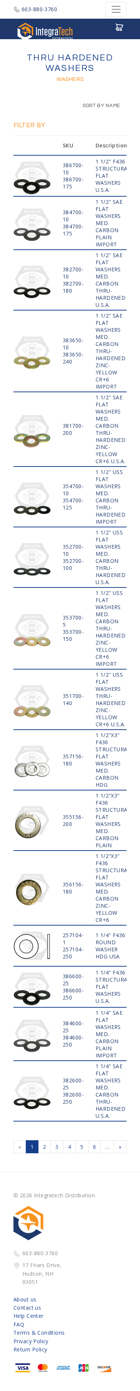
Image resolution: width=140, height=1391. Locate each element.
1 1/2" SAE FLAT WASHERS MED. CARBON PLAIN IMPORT (109, 223)
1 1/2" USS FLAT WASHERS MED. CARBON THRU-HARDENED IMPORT (110, 496)
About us (24, 1299)
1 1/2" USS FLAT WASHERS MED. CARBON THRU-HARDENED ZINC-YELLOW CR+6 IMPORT (110, 628)
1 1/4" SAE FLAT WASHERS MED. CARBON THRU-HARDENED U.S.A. (110, 1091)
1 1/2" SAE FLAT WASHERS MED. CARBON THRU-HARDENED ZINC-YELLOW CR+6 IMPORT (110, 351)
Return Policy (30, 1349)
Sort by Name (100, 105)
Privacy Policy (31, 1341)
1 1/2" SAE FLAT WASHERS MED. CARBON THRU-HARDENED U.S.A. (110, 280)
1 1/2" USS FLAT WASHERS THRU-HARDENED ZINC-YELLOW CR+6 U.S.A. (110, 699)
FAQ (18, 1324)
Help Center (28, 1315)
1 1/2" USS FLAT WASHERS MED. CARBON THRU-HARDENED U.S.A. (110, 557)
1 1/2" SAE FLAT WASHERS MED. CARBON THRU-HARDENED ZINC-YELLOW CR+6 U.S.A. (110, 429)
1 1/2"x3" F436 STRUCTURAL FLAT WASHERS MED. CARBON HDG (113, 760)
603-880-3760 (39, 9)
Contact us (27, 1307)
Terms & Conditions (39, 1332)
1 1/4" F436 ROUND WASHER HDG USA (110, 946)
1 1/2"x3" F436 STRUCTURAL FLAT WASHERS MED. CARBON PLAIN (113, 820)
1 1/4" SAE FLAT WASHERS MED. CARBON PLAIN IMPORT (109, 1034)
